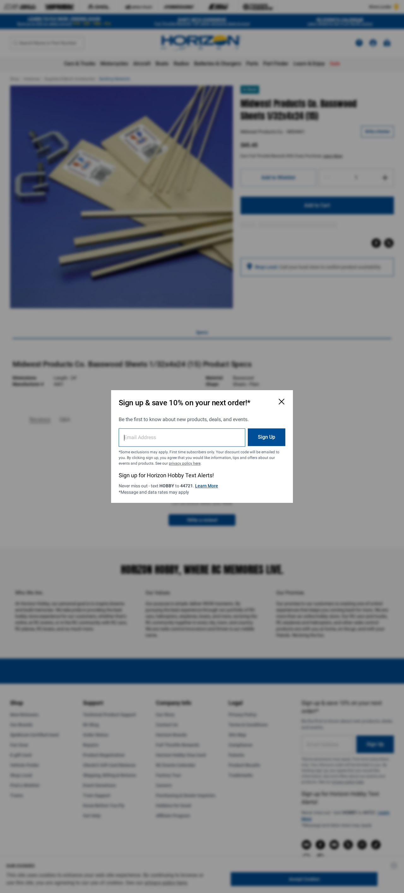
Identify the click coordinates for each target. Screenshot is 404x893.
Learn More (206, 485)
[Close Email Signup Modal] (281, 401)
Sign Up (266, 437)
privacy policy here (184, 463)
